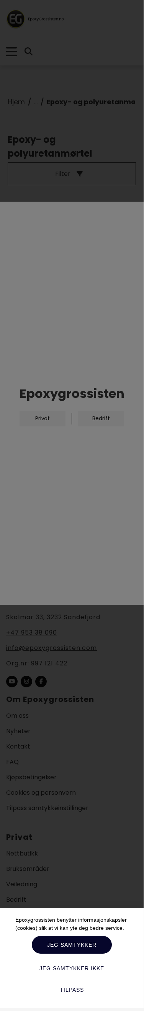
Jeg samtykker (72, 945)
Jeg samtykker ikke (71, 968)
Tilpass (72, 990)
